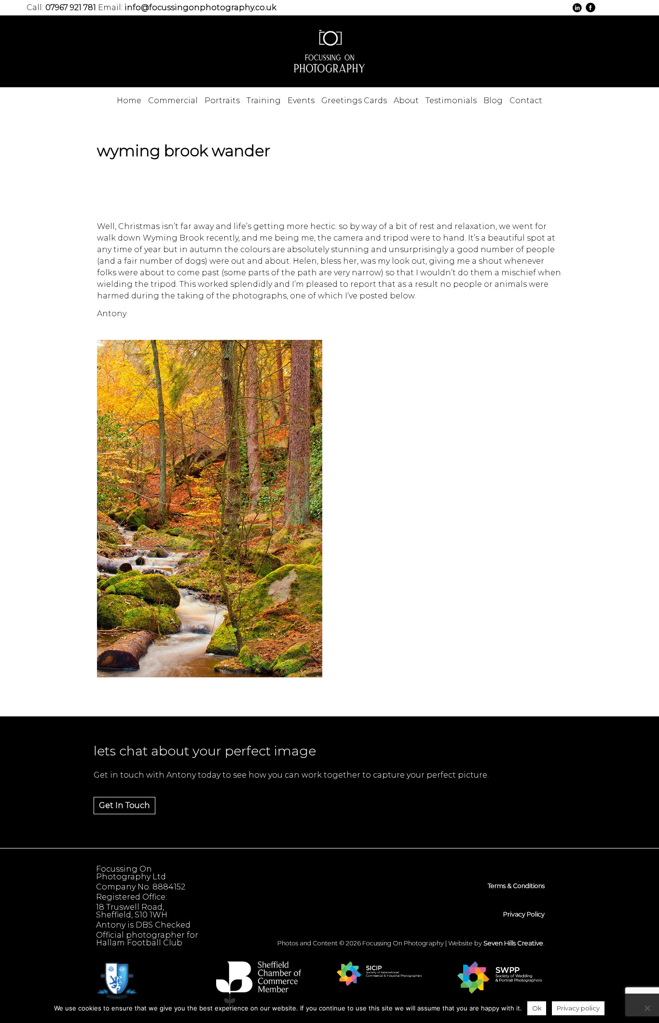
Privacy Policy (524, 914)
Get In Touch (124, 805)
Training (264, 100)
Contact (525, 100)
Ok (536, 1008)
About (406, 100)
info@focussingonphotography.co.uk (200, 7)
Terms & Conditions (516, 885)
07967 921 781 (70, 7)
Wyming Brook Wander (183, 150)
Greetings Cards (354, 100)
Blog (493, 100)
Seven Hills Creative (513, 943)
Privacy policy (578, 1008)
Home (129, 100)
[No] (647, 1008)
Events (301, 100)
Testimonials (451, 100)
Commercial (173, 100)
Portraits (222, 100)
